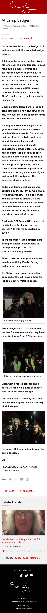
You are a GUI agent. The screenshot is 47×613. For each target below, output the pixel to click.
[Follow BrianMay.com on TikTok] (21, 575)
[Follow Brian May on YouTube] (31, 575)
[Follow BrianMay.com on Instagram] (26, 575)
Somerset (35, 557)
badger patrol (22, 557)
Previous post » (26, 38)
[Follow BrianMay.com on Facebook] (16, 575)
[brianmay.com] (23, 7)
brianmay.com (26, 598)
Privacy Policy (23, 605)
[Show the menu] (41, 7)
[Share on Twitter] (9, 479)
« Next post (8, 38)
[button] (3, 550)
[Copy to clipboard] (27, 479)
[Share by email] (21, 479)
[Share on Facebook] (15, 479)
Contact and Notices (23, 608)
